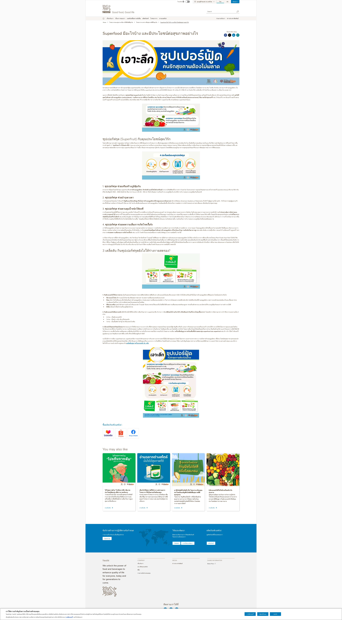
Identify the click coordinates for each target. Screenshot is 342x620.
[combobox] (220, 11)
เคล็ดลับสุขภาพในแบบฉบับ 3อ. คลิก (138, 343)
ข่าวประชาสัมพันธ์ (177, 563)
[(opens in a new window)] (108, 433)
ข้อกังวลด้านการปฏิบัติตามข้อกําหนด (118, 530)
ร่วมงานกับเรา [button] (220, 18)
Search (237, 11)
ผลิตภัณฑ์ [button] (145, 18)
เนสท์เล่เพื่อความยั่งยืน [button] (134, 18)
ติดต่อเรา (235, 1)
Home (103, 18)
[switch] (187, 2)
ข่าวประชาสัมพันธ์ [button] (233, 18)
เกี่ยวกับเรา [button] (110, 18)
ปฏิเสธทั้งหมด (262, 614)
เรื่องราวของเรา (120, 18)
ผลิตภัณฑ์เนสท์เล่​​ (214, 530)
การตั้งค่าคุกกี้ (250, 614)
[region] (171, 614)
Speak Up (107, 538)
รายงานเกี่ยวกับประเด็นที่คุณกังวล (113, 535)
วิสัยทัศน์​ (176, 543)
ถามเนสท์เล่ (162, 18)
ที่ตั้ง (139, 570)
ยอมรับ (275, 614)
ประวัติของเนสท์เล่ (143, 566)
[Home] (119, 9)
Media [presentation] (174, 560)
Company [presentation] (141, 560)
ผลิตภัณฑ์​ (211, 543)
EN (227, 1)
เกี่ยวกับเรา (140, 563)
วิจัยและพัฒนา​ (178, 530)
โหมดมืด (179, 1)
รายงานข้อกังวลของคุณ (144, 573)
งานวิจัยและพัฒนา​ (188, 543)
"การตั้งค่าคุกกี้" (69, 617)
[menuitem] (220, 1)
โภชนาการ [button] (153, 18)
